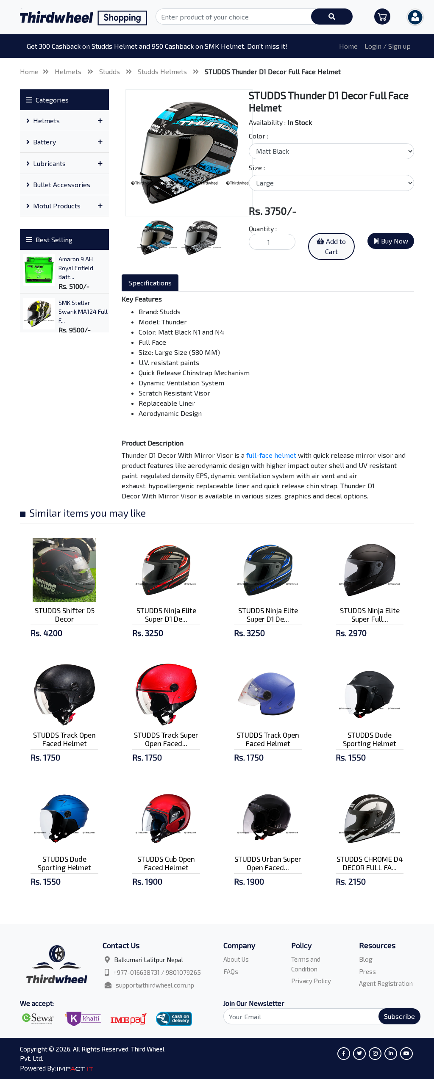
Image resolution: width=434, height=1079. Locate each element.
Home (348, 46)
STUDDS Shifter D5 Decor (65, 614)
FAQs (230, 971)
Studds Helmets (163, 71)
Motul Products (57, 206)
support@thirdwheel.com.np (155, 985)
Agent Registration (386, 983)
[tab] (64, 120)
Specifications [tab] (150, 283)
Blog (366, 959)
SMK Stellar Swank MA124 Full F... (83, 311)
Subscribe (399, 1016)
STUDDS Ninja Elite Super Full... (370, 614)
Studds (110, 71)
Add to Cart (335, 246)
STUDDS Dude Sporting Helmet (369, 738)
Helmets (69, 71)
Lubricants (49, 163)
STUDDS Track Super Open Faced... (166, 738)
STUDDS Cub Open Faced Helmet (166, 863)
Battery (44, 142)
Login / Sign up (387, 46)
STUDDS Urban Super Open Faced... (267, 863)
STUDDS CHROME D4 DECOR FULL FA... (370, 863)
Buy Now (393, 241)
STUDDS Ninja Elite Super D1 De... (166, 614)
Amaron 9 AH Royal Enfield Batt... (75, 267)
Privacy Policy (311, 981)
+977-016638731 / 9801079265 (157, 972)
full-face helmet (271, 455)
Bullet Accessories (61, 184)
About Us (236, 959)
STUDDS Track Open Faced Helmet (64, 738)
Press (367, 971)
